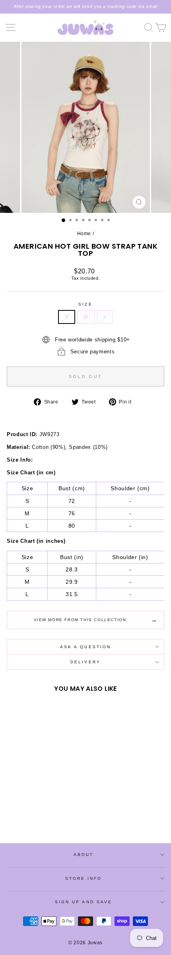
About (83, 854)
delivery (85, 662)
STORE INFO (83, 878)
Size (85, 304)
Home (84, 233)
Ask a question (85, 647)
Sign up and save (83, 902)
